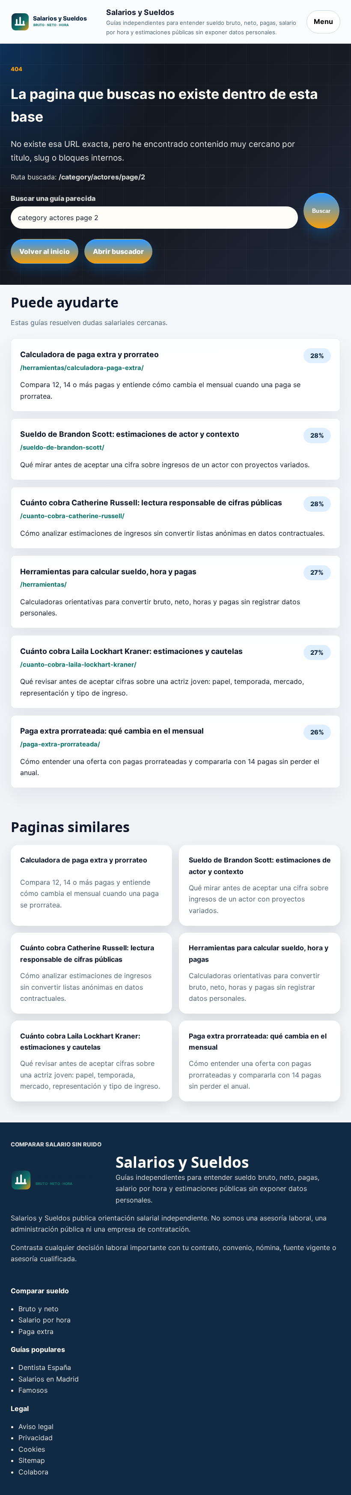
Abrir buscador (118, 251)
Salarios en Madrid (48, 1379)
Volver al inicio (44, 251)
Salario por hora (44, 1320)
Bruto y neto (38, 1308)
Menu (323, 21)
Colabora (33, 1472)
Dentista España (44, 1367)
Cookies (31, 1449)
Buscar (321, 211)
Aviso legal (36, 1426)
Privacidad (35, 1437)
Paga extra (36, 1331)
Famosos (33, 1390)
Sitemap (31, 1460)
